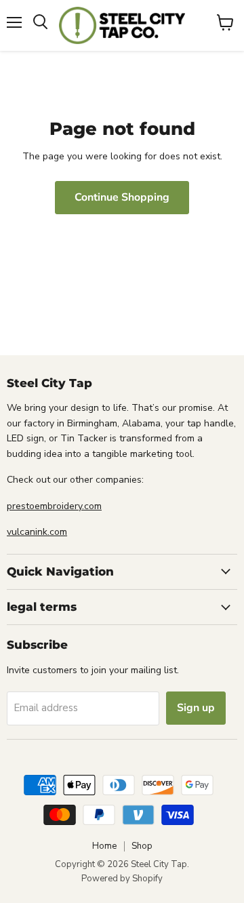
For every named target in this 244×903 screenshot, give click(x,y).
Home (104, 846)
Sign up (196, 707)
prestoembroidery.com (54, 506)
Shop (141, 846)
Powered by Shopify (122, 878)
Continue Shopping (122, 197)
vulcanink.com (37, 531)
